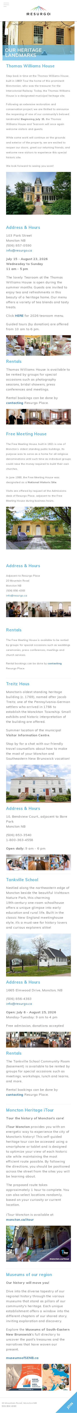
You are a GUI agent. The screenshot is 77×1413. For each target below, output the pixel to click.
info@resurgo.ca (19, 250)
